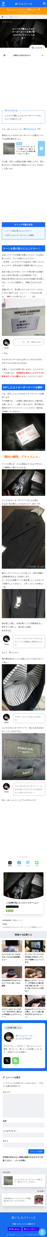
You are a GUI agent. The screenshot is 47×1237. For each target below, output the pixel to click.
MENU (42, 1233)
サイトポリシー (32, 1229)
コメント (7, 1092)
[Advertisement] (23, 83)
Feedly (16, 1065)
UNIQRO (7, 927)
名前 (5, 1121)
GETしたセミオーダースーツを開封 (20, 235)
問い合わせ (16, 1229)
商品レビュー (18, 920)
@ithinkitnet (30, 129)
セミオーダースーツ (21, 927)
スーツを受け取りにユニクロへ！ (19, 231)
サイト (5, 1141)
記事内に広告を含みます (22, 55)
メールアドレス (10, 1131)
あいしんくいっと (24, 3)
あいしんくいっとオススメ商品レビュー (22, 9)
